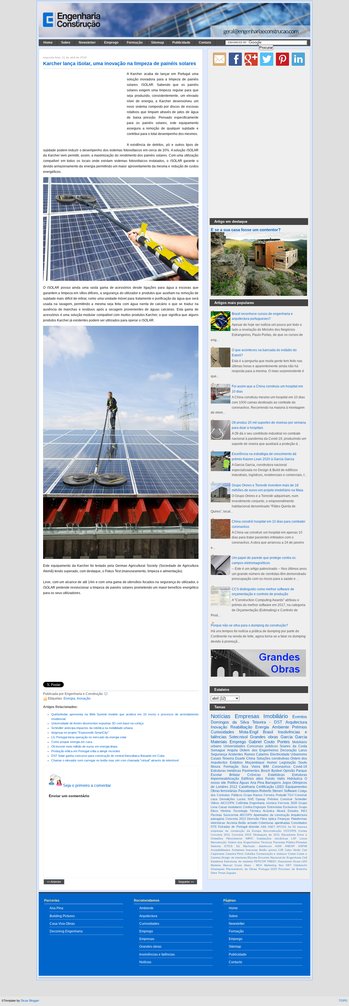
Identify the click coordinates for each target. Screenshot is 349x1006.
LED (304, 861)
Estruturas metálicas (226, 771)
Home (48, 42)
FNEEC (271, 861)
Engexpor (259, 807)
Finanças (284, 818)
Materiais (219, 741)
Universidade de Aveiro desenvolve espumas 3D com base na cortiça (97, 723)
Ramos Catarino (256, 754)
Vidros (215, 803)
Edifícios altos (252, 779)
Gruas (296, 861)
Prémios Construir (280, 799)
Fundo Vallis (275, 779)
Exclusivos (290, 807)
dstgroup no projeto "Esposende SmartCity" (80, 732)
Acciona (232, 822)
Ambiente (280, 727)
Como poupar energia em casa (71, 741)
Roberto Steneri (271, 791)
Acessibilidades (220, 849)
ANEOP (290, 846)
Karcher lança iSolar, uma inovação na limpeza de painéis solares (119, 63)
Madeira (216, 865)
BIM (266, 767)
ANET (271, 826)
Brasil (268, 732)
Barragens (273, 783)
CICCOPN (290, 830)
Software (290, 791)
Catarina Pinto (234, 853)
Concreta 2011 (220, 834)
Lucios (241, 799)
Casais (216, 758)
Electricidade (280, 754)
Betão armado (247, 822)
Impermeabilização (225, 779)
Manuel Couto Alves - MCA (242, 865)
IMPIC (249, 838)
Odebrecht (300, 865)
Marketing (270, 865)
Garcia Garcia (294, 736)
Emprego (111, 42)
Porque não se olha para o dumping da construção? (249, 625)
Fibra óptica (268, 818)
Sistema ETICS (222, 846)
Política (232, 783)
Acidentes (235, 754)
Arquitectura (296, 722)
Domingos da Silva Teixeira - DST (246, 722)
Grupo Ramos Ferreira (259, 795)
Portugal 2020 (267, 869)
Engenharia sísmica (262, 803)
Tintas (221, 872)
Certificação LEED (270, 787)
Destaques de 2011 (266, 834)
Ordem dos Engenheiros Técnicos (250, 842)
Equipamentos (296, 787)
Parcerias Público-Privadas (290, 842)
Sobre (65, 42)
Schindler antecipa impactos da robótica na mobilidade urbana (92, 728)
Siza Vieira (251, 767)
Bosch (265, 771)
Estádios (236, 762)
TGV (290, 795)
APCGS (281, 826)
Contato (205, 42)
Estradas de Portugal (232, 826)
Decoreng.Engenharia (66, 931)
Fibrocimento (234, 838)
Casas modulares (230, 807)
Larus (303, 750)
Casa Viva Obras (62, 923)
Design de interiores (234, 857)
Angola (232, 750)
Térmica (255, 810)
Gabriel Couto (262, 741)
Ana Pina (257, 783)
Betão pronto (268, 849)
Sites (214, 872)
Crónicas (254, 775)
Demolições (227, 799)
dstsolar (254, 826)
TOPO (343, 1000)
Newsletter (87, 42)
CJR (280, 849)
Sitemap (157, 42)
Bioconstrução (272, 830)
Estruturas (299, 775)
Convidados (299, 822)
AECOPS (246, 815)
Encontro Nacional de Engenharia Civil (282, 857)
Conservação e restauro (271, 853)
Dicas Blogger (30, 1000)
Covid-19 (300, 767)
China (250, 758)
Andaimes (238, 849)
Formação (135, 42)
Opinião (289, 771)
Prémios (299, 727)
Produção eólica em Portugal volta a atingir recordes (85, 751)
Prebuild (281, 795)
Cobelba (250, 853)
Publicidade (181, 42)
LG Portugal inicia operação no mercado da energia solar (89, 737)
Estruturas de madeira (238, 861)
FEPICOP (260, 861)
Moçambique (254, 762)
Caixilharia (247, 787)
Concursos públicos (262, 746)
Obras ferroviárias (224, 791)
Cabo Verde (293, 849)
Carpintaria (217, 853)
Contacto (235, 962)
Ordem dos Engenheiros (259, 750)
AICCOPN (227, 803)
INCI (304, 810)
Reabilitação (241, 727)
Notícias (220, 716)
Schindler (301, 799)
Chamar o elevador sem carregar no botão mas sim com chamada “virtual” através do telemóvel (115, 760)
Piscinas (216, 815)
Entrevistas (274, 807)
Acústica (268, 810)
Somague (218, 750)
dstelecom (265, 846)
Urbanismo (299, 754)
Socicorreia (230, 815)
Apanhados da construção (272, 815)
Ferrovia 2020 (287, 803)
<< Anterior (54, 881)
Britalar (234, 775)
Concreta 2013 (235, 818)
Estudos (293, 810)
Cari (304, 849)
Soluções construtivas (273, 758)
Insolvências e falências (157, 954)
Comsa (302, 830)
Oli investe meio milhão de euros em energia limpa (84, 746)
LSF (293, 838)
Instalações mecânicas (272, 838)
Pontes (283, 741)
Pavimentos (251, 771)
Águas (244, 783)
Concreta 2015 (241, 834)
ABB (263, 826)
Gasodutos (285, 861)
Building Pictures (62, 916)
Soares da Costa (293, 746)
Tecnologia (240, 810)
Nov (281, 865)
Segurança (219, 754)
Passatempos (248, 791)
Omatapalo (218, 869)
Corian (292, 853)
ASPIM (302, 846)
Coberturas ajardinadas (274, 822)
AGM (278, 846)
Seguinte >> (186, 881)
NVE (251, 799)
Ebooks (252, 857)
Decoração (288, 750)
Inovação (84, 698)
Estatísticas (276, 775)
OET (288, 865)
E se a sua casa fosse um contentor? (246, 230)
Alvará (281, 810)
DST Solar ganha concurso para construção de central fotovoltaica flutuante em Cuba (107, 755)
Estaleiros (217, 861)
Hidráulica (294, 779)
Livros (303, 838)
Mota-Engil (248, 732)
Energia (69, 698)
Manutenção (219, 842)
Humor (272, 762)
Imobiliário (275, 716)
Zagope (231, 872)
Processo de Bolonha (292, 869)
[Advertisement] (84, 107)
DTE (214, 826)
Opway (260, 799)
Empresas (247, 716)
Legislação (287, 762)
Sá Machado (245, 846)
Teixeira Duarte (233, 758)
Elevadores (288, 834)
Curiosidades (222, 732)
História (226, 810)
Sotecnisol (238, 736)
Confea (247, 807)
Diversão (253, 818)
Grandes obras (264, 736)
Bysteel (276, 771)
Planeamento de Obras (241, 869)
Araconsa (252, 849)
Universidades (234, 746)
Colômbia (242, 803)
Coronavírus (281, 767)
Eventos (299, 716)
